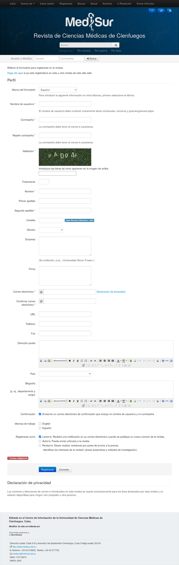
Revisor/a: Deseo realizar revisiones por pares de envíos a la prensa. (80, 445)
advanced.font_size (59, 361)
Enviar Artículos (145, 3)
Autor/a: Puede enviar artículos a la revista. (66, 441)
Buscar (81, 3)
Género (31, 229)
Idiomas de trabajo (25, 423)
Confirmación (28, 414)
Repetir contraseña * (24, 135)
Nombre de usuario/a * (22, 104)
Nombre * (30, 191)
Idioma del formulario (23, 89)
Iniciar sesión (47, 3)
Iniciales (30, 220)
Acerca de (27, 3)
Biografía (30, 383)
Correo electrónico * (24, 291)
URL (32, 314)
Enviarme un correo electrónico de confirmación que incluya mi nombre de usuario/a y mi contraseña (98, 414)
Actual (94, 3)
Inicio (13, 3)
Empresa (30, 239)
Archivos (107, 3)
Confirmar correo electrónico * (25, 302)
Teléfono (30, 324)
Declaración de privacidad (111, 291)
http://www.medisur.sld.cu (24, 546)
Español (46, 428)
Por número (84, 50)
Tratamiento (28, 181)
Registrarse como (25, 436)
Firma (32, 269)
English (46, 423)
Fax (33, 333)
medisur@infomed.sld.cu (24, 553)
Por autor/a (101, 50)
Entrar (93, 58)
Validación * (29, 151)
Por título (116, 50)
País (32, 373)
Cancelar (64, 469)
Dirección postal (26, 343)
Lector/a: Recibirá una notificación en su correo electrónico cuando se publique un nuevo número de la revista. (103, 436)
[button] (41, 361)
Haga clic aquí (15, 73)
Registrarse (66, 3)
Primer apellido (27, 201)
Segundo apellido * (25, 210)
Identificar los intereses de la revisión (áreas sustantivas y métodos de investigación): (90, 449)
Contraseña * (28, 119)
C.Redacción (124, 3)
